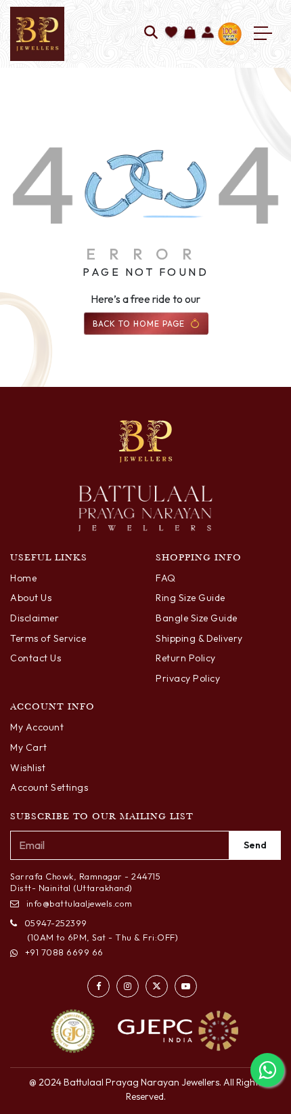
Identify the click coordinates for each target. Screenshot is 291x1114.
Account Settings (49, 787)
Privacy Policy (188, 678)
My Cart (28, 747)
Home (23, 578)
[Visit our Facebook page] (98, 986)
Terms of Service (48, 638)
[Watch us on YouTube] (186, 986)
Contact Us (35, 658)
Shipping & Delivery (199, 638)
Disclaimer (34, 618)
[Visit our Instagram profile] (127, 986)
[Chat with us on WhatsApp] (267, 1070)
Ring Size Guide (190, 598)
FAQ (166, 578)
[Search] (151, 33)
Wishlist (27, 768)
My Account (37, 727)
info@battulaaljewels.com (79, 903)
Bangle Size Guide (197, 618)
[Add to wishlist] (171, 33)
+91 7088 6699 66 (64, 952)
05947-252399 (55, 922)
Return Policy (186, 658)
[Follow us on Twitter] (157, 986)
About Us (30, 598)
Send (255, 845)
